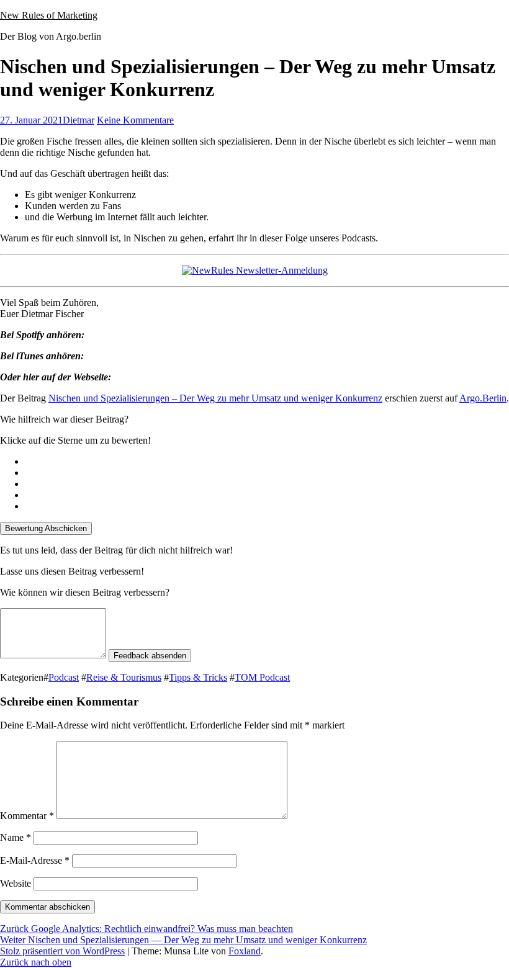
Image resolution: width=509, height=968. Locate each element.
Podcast (63, 677)
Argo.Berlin (483, 398)
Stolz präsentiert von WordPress (62, 951)
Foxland (244, 951)
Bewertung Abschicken (46, 528)
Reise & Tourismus (123, 677)
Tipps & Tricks (198, 677)
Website (15, 883)
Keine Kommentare (135, 120)
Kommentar (27, 815)
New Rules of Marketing (48, 15)
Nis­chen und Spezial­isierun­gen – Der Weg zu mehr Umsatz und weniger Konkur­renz (215, 398)
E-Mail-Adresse (35, 860)
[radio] (267, 461)
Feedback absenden (150, 655)
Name (15, 837)
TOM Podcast (262, 677)
